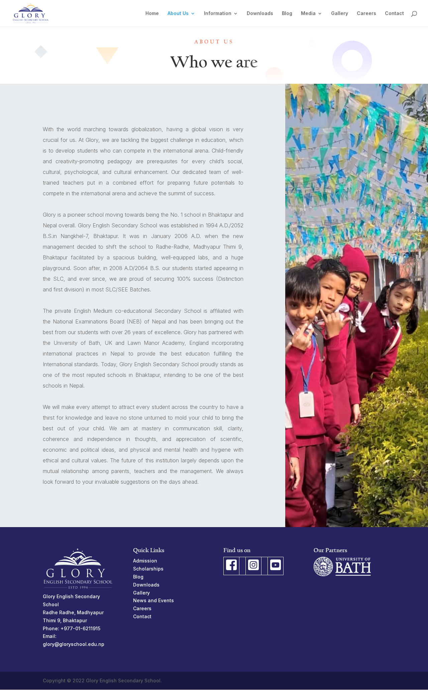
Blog (287, 13)
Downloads (260, 13)
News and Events (153, 600)
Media (308, 13)
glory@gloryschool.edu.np (73, 644)
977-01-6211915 (82, 628)
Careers (366, 13)
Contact (394, 13)
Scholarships (148, 568)
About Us (178, 13)
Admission (145, 560)
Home (152, 13)
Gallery (339, 13)
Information (217, 13)
